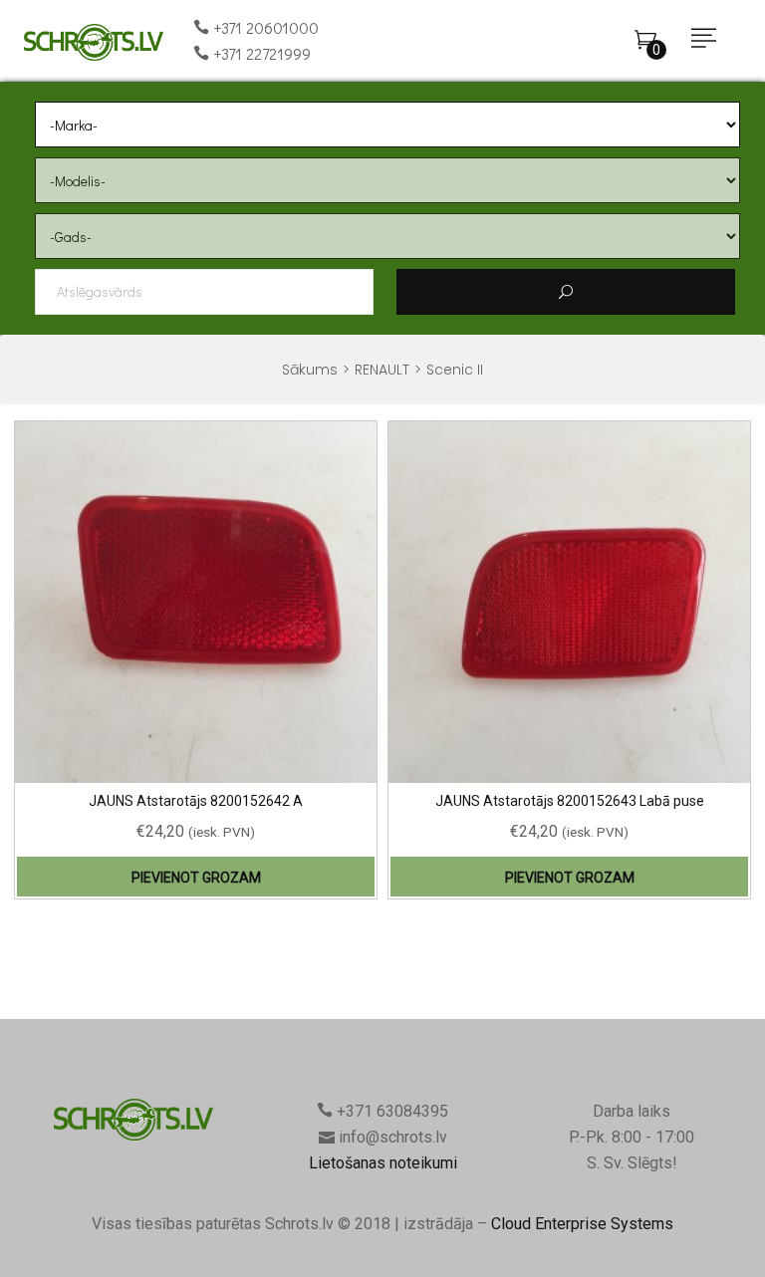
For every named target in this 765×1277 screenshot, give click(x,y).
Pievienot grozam (196, 878)
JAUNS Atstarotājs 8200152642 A (196, 801)
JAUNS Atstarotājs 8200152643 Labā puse (569, 801)
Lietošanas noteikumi (383, 1162)
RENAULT (382, 370)
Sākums (310, 370)
